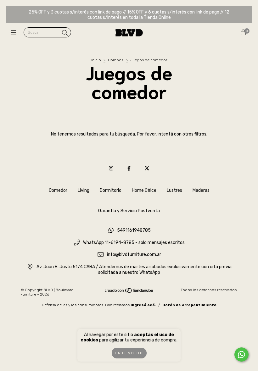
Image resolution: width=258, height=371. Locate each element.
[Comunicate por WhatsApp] (241, 354)
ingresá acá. (143, 305)
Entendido (129, 353)
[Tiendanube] (129, 292)
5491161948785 (134, 230)
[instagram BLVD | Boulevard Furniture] (111, 168)
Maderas (201, 190)
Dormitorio (110, 190)
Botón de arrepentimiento (189, 305)
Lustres (174, 190)
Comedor (58, 190)
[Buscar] (65, 33)
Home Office (144, 190)
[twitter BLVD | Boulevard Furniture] (146, 168)
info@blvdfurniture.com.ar (134, 254)
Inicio (96, 60)
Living (83, 190)
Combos (115, 60)
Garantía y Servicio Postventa (129, 210)
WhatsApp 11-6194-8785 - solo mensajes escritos (134, 242)
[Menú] (15, 33)
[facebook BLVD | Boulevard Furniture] (129, 168)
